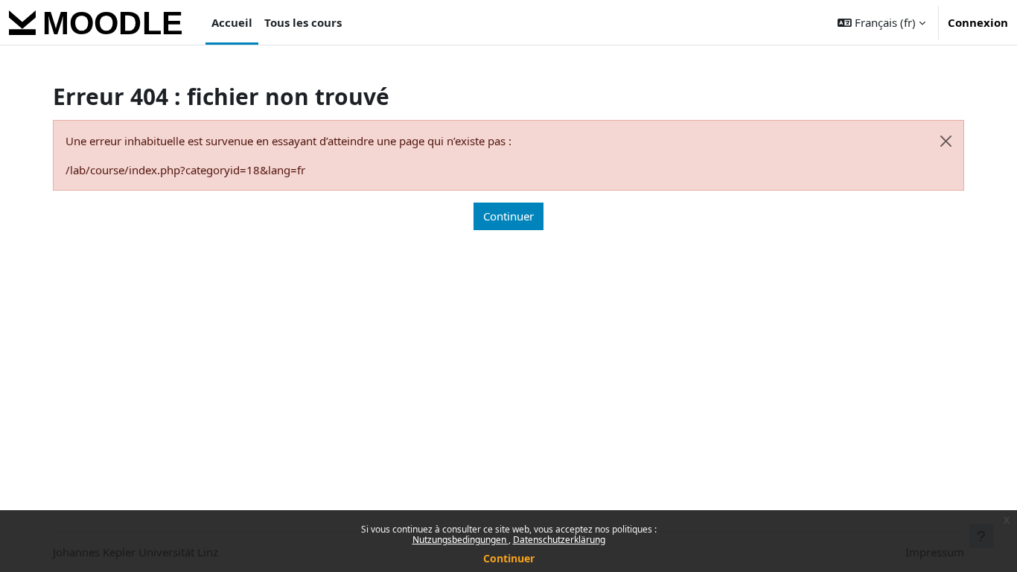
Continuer (509, 558)
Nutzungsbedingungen (460, 539)
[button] (881, 22)
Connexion (978, 22)
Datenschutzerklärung (559, 539)
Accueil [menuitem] (231, 22)
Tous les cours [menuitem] (303, 22)
